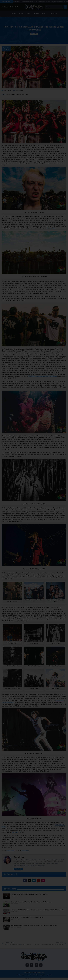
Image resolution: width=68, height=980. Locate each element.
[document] (34, 490)
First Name (24, 486)
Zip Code (23, 480)
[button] (47, 472)
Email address (25, 493)
